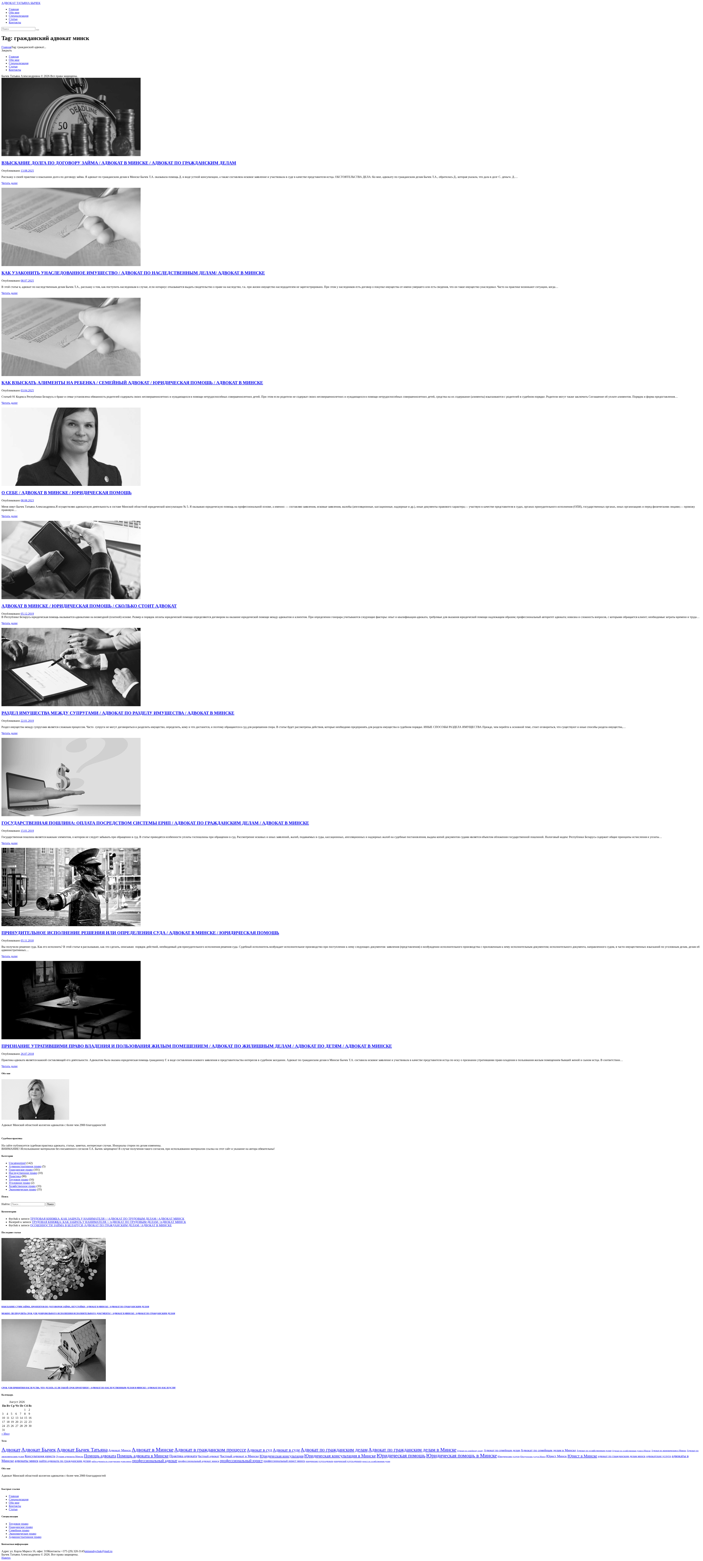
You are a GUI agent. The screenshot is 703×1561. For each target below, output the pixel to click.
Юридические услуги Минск (533, 1456)
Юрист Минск (556, 1456)
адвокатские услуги (658, 1456)
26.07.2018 (27, 1053)
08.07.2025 (27, 280)
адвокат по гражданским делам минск (622, 1456)
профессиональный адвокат (154, 1461)
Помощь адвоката (100, 1456)
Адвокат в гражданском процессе (210, 1449)
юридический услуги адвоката (348, 1461)
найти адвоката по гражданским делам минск (111, 1461)
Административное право (25, 1166)
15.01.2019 (27, 830)
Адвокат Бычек (38, 1449)
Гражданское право (21, 1169)
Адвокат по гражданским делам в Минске (412, 1449)
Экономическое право (22, 1189)
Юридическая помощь (401, 1455)
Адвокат (11, 1449)
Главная (6, 47)
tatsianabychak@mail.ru (98, 1551)
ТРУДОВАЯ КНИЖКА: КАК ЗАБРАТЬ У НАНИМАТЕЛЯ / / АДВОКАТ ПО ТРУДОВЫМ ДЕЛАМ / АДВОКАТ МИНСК (107, 1218)
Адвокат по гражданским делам (334, 1449)
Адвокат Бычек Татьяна (82, 1449)
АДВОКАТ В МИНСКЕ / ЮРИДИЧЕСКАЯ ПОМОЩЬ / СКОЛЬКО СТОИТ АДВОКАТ (89, 606)
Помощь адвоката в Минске (143, 1455)
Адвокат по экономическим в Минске (668, 1451)
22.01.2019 (27, 720)
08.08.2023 (27, 500)
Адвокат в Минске (153, 1449)
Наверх (6, 1557)
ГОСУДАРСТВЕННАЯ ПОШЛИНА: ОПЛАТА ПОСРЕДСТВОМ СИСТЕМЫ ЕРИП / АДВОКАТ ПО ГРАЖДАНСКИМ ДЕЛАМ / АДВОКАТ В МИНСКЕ (155, 823)
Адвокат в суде (286, 1450)
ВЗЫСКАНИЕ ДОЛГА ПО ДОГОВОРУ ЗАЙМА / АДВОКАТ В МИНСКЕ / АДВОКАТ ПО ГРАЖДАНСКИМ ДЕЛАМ (118, 162)
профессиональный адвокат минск (198, 1461)
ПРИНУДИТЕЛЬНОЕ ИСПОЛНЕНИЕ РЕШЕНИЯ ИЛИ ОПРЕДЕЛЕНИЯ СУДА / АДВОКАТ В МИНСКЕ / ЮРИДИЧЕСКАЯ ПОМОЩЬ (140, 932)
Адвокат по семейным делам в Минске (548, 1450)
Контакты (15, 1506)
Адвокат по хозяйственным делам (594, 1450)
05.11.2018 (27, 940)
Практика (15, 1176)
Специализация (18, 1499)
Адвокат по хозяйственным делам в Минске (631, 1451)
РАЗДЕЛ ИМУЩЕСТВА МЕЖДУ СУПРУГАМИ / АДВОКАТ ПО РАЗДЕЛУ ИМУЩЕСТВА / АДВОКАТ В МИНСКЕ (117, 713)
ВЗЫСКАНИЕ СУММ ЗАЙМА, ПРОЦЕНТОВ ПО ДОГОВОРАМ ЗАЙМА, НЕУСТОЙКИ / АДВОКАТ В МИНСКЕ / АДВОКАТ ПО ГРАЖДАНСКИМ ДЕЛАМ (75, 1307)
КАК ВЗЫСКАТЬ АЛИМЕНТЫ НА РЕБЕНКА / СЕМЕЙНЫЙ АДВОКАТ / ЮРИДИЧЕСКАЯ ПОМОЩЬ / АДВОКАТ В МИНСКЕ (132, 382)
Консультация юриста (40, 1456)
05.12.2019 (27, 613)
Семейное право (19, 1530)
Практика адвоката (183, 1456)
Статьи (13, 1509)
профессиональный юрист (241, 1461)
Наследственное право (23, 1173)
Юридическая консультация (282, 1456)
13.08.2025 (27, 170)
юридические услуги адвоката (319, 1461)
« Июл (5, 1433)
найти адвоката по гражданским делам (65, 1461)
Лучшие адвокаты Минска (69, 1456)
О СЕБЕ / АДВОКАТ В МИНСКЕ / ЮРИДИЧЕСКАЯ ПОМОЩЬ (66, 492)
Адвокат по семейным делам (502, 1450)
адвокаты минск (26, 1461)
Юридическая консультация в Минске (340, 1455)
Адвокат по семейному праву (470, 1451)
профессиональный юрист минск (284, 1461)
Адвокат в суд (259, 1450)
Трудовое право (18, 1179)
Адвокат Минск (119, 1450)
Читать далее (9, 183)
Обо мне (14, 1502)
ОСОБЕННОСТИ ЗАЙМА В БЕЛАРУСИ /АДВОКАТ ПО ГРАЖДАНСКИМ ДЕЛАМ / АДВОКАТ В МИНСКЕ (101, 1225)
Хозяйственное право (22, 1186)
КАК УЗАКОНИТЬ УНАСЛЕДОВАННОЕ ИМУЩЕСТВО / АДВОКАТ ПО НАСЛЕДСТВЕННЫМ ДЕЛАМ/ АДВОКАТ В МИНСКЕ (133, 272)
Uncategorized (17, 1163)
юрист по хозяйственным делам (376, 1461)
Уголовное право (19, 1182)
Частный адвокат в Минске (239, 1456)
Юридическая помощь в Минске (461, 1455)
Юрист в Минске (582, 1456)
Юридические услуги (509, 1456)
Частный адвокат (208, 1456)
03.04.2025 (27, 390)
